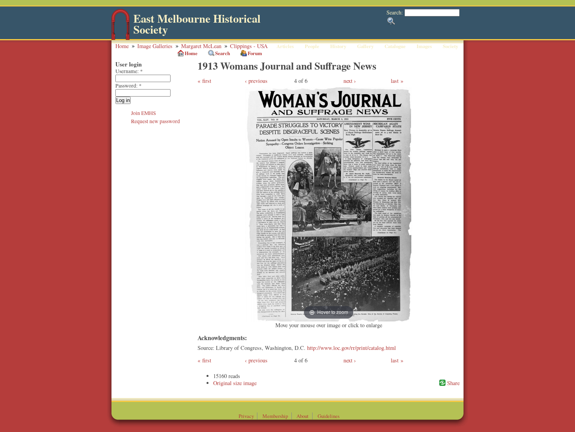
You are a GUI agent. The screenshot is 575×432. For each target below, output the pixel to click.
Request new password (155, 121)
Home (122, 46)
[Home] (120, 38)
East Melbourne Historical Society (197, 24)
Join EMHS (143, 113)
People (312, 46)
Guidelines (329, 415)
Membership (275, 415)
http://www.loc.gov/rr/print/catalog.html (351, 347)
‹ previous (256, 80)
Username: (129, 71)
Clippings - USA (249, 46)
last (395, 80)
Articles (285, 46)
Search (222, 53)
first (206, 80)
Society (450, 46)
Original (222, 383)
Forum (255, 53)
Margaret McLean (201, 46)
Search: (395, 12)
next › (349, 80)
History (338, 46)
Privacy (246, 415)
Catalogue (395, 46)
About (302, 415)
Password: (128, 85)
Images (424, 46)
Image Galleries (154, 46)
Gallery (365, 46)
